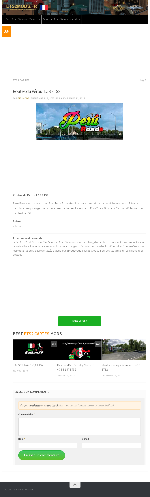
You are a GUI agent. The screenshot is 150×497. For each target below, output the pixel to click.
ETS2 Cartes (21, 80)
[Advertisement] (79, 50)
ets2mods (23, 98)
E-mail (86, 438)
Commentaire (26, 414)
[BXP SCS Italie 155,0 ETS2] (35, 349)
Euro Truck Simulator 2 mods (22, 19)
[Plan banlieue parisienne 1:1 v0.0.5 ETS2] (124, 349)
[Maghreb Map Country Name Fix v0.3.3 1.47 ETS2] (79, 349)
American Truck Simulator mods (60, 19)
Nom (21, 438)
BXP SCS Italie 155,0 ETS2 (28, 365)
